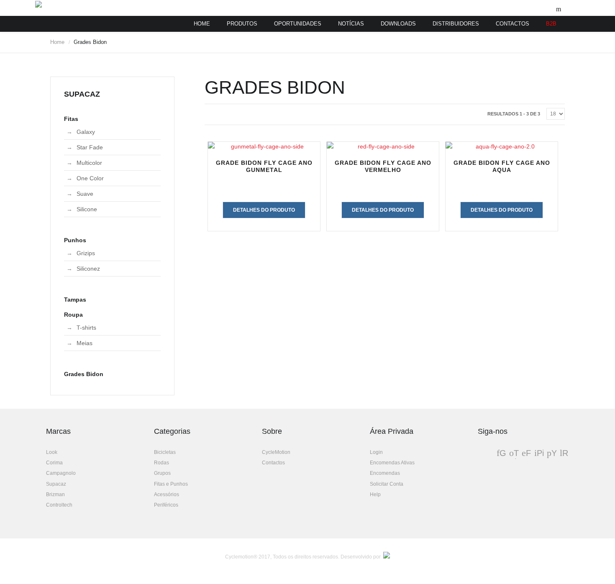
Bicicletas (165, 452)
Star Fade (90, 147)
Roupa (73, 314)
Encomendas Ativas (392, 463)
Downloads (398, 23)
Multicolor (89, 162)
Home (202, 23)
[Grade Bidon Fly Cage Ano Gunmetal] (264, 146)
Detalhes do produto (264, 210)
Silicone (87, 209)
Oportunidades (297, 23)
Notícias (351, 23)
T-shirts (86, 327)
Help (375, 494)
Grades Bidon (83, 374)
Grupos (162, 473)
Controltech (59, 505)
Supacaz (56, 484)
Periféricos (166, 505)
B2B (551, 23)
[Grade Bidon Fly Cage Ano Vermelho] (383, 146)
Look (51, 452)
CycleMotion (276, 452)
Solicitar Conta (386, 484)
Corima (54, 463)
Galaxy (86, 131)
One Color (90, 178)
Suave (85, 193)
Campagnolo (61, 473)
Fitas (71, 118)
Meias (84, 343)
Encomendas (385, 473)
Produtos (242, 23)
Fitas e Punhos (171, 484)
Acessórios (166, 494)
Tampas (75, 299)
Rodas (161, 463)
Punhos (75, 240)
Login (376, 452)
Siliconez (88, 268)
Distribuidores (456, 23)
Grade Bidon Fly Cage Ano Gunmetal (264, 166)
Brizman (55, 494)
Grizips (86, 253)
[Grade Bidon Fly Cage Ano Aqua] (502, 146)
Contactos (512, 23)
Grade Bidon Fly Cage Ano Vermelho (383, 166)
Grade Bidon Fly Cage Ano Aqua (502, 166)
